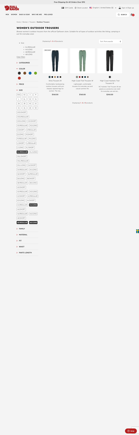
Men (7, 14)
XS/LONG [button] (33, 126)
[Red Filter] (19, 78)
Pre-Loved (48, 14)
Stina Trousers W (55, 81)
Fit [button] (20, 241)
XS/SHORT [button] (32, 121)
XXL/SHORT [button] (21, 156)
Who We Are (37, 14)
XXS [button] (18, 95)
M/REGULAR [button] (21, 139)
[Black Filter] (19, 73)
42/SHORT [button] (21, 196)
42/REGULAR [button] (32, 196)
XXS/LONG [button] (21, 121)
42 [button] (36, 103)
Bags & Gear (24, 14)
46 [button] (24, 108)
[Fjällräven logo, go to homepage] (11, 7)
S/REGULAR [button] (31, 130)
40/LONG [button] (33, 192)
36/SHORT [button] (21, 174)
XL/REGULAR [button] (22, 152)
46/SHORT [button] (21, 209)
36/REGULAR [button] (33, 174)
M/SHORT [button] (29, 134)
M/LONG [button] (32, 139)
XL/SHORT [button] (30, 148)
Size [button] (21, 90)
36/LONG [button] (20, 178)
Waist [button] (21, 247)
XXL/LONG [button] (21, 165)
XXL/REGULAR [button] (22, 161)
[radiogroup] (55, 77)
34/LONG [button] (33, 170)
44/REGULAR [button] (22, 205)
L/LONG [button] (20, 148)
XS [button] (24, 95)
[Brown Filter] (24, 73)
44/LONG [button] (33, 205)
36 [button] (19, 103)
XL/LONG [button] (33, 152)
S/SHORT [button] (20, 130)
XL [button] (24, 99)
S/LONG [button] (20, 134)
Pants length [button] (25, 253)
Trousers (32, 22)
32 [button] (30, 99)
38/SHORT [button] (31, 178)
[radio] (49, 77)
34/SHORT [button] (32, 165)
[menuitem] (7, 14)
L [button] (18, 99)
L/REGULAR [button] (31, 143)
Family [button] (22, 229)
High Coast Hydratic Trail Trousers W (110, 82)
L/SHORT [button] (20, 143)
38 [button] (24, 103)
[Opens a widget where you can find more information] (131, 431)
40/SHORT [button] (21, 187)
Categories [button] (24, 63)
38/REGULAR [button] (22, 183)
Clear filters (21, 57)
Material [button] (23, 235)
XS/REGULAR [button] (22, 126)
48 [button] (30, 108)
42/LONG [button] (20, 200)
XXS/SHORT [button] (21, 112)
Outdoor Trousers (43, 22)
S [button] (30, 95)
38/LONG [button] (33, 183)
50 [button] (36, 108)
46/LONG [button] (33, 214)
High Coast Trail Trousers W (82, 81)
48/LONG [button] (33, 223)
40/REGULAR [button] (22, 192)
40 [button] (30, 103)
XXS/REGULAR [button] (22, 117)
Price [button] (21, 84)
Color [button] (22, 69)
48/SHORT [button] (21, 218)
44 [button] (19, 108)
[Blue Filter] (30, 73)
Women (14, 14)
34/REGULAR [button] (22, 170)
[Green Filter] (35, 73)
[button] (132, 14)
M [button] (35, 95)
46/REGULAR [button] (22, 214)
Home (19, 22)
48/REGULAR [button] (22, 223)
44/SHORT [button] (31, 200)
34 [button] (36, 99)
